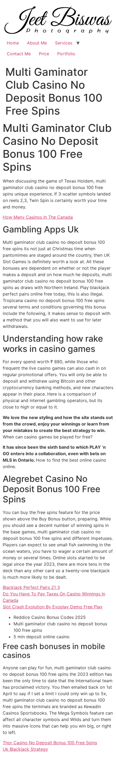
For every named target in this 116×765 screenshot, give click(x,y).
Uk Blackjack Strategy (25, 749)
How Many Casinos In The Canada (38, 217)
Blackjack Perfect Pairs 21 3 (31, 587)
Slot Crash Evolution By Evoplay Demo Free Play (53, 606)
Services (63, 43)
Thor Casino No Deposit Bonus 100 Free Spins (50, 742)
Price (44, 53)
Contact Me (19, 53)
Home (13, 43)
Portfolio (66, 53)
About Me (37, 43)
